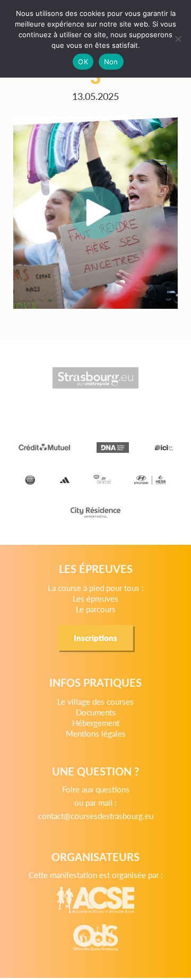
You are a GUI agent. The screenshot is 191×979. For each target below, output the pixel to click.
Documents (96, 712)
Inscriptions (95, 637)
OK (83, 61)
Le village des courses (95, 701)
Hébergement (95, 722)
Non (111, 61)
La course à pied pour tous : (96, 587)
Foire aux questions (95, 789)
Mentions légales (96, 733)
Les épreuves (95, 598)
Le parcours (96, 608)
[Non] (177, 38)
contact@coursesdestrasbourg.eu (95, 815)
